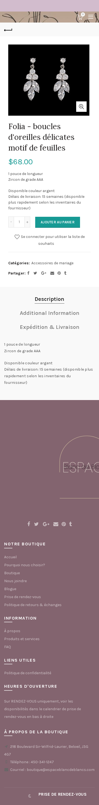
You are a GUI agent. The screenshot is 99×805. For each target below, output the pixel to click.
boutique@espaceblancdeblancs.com (61, 769)
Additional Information (49, 313)
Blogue (10, 589)
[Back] (8, 29)
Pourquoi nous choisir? (24, 565)
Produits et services (22, 639)
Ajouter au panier (58, 222)
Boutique (12, 573)
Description (49, 299)
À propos (12, 631)
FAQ (7, 647)
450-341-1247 (42, 762)
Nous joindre (15, 581)
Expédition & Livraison (49, 327)
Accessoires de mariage (52, 263)
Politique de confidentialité (27, 673)
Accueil (10, 557)
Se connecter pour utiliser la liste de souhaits (52, 240)
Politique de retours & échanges (33, 605)
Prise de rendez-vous (22, 597)
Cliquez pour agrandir (81, 106)
